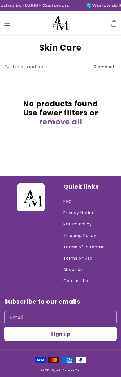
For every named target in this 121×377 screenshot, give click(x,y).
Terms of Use (78, 258)
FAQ (67, 201)
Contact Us (75, 281)
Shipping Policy (79, 235)
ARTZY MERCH (68, 370)
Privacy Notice (79, 213)
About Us (73, 269)
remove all (60, 121)
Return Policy (77, 224)
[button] (7, 23)
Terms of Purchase (84, 247)
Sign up (60, 334)
